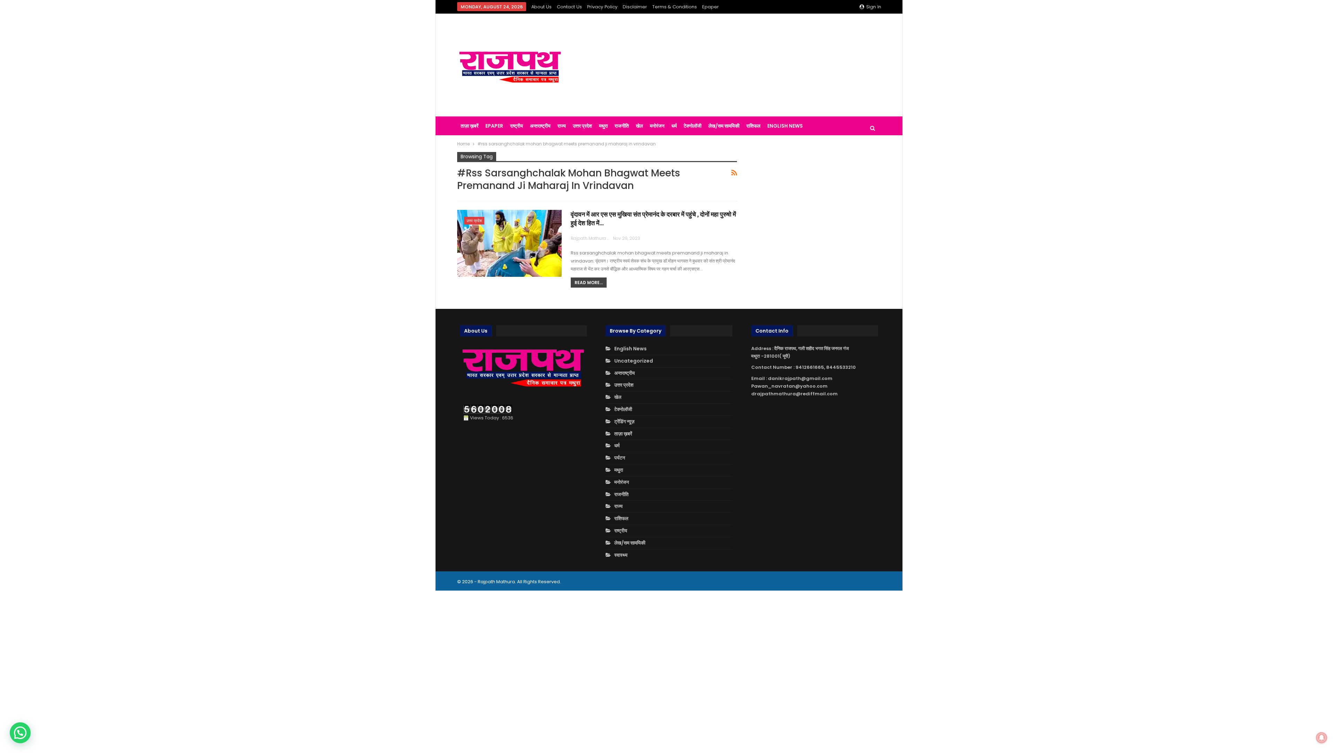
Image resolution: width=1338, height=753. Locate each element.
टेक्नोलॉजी (692, 125)
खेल (639, 125)
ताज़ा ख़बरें (469, 125)
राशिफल (753, 125)
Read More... (589, 283)
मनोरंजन (657, 125)
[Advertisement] (742, 65)
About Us (541, 6)
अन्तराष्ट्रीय (540, 125)
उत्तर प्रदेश (582, 125)
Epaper (710, 6)
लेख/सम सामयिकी (723, 125)
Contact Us (569, 6)
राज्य (562, 125)
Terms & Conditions (674, 6)
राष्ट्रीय (516, 125)
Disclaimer (635, 6)
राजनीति (622, 125)
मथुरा (603, 125)
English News (785, 125)
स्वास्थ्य (621, 555)
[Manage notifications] (1321, 737)
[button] (20, 732)
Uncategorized (633, 360)
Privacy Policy (602, 6)
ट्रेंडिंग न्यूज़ (624, 421)
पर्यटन (619, 457)
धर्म (674, 125)
